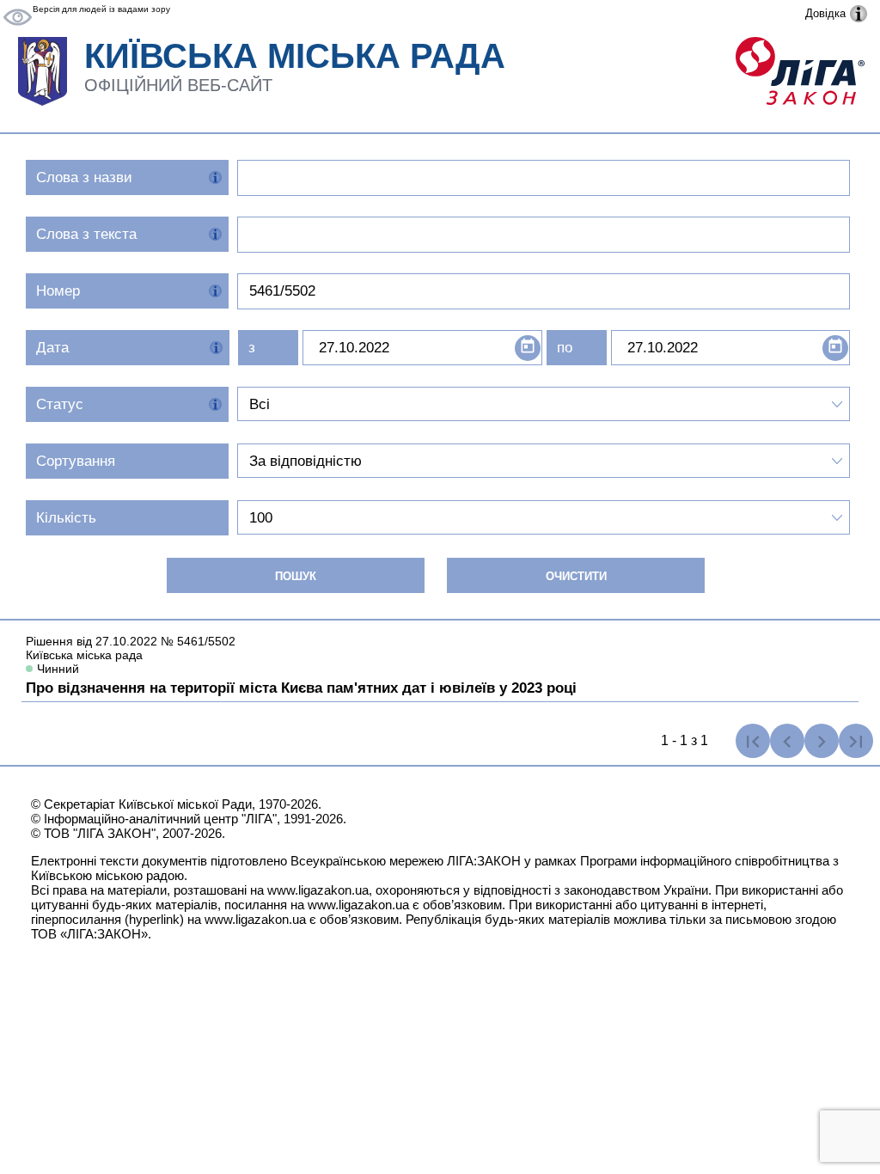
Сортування (75, 461)
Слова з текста (86, 234)
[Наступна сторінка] (821, 741)
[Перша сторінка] (753, 741)
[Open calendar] (528, 348)
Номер (58, 291)
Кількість (66, 518)
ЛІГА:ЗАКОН (484, 860)
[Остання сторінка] (856, 741)
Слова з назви (84, 177)
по (564, 347)
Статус (59, 404)
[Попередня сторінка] (787, 741)
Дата (52, 347)
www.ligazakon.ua (318, 890)
